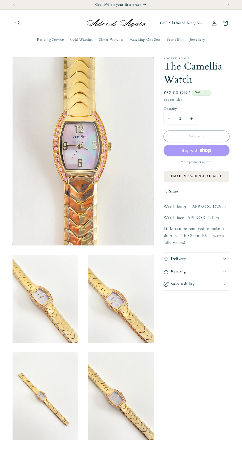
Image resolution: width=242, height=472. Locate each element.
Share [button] (173, 191)
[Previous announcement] (14, 4)
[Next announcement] (228, 4)
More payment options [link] (196, 162)
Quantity (170, 108)
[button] (18, 23)
